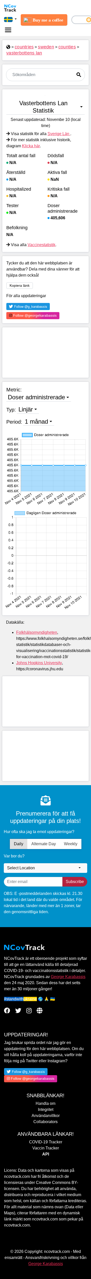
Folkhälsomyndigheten (36, 632)
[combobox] (45, 868)
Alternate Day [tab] (43, 844)
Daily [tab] (18, 844)
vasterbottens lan (24, 53)
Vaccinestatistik (41, 245)
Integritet (45, 1109)
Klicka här (31, 146)
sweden (46, 46)
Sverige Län (59, 134)
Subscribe (75, 881)
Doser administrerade (36, 397)
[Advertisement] (45, 352)
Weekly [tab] (70, 844)
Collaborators (45, 1122)
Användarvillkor (46, 1115)
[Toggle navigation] (8, 30)
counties (67, 46)
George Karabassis (68, 977)
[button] (10, 19)
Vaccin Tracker (45, 1148)
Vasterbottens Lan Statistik (43, 107)
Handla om (45, 1103)
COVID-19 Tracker (45, 1142)
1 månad (36, 421)
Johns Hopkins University (39, 663)
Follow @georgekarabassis (34, 315)
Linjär (25, 409)
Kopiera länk (20, 285)
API (45, 1154)
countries (24, 46)
